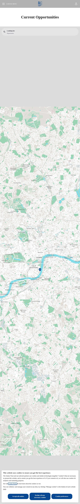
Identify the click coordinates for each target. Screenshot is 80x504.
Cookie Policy (12, 484)
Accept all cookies (18, 496)
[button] (76, 4)
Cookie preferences (62, 496)
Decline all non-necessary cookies (40, 496)
